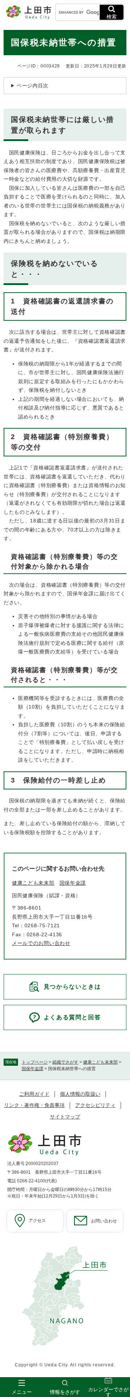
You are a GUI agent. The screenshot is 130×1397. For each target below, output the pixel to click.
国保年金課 (32, 1068)
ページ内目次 (32, 85)
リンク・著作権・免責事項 (34, 1105)
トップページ (35, 1062)
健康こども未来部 (100, 1062)
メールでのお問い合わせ (41, 943)
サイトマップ (65, 1117)
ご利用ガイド (34, 1094)
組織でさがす (65, 1062)
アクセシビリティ (95, 1105)
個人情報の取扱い (80, 1094)
